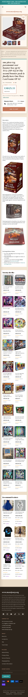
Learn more (6, 97)
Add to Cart (14, 109)
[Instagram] (7, 614)
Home (2, 51)
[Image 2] (9, 43)
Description (5, 120)
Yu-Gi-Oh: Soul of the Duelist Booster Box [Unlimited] (19, 417)
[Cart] (25, 7)
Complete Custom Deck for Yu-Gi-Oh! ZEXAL (19, 287)
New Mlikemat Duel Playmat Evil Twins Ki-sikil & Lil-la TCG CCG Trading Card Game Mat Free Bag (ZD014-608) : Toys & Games (19, 309)
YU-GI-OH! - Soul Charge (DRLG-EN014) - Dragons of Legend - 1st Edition (19, 439)
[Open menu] (2, 7)
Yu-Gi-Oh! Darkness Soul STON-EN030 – (7, 461)
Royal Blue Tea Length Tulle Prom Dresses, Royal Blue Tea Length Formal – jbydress (7, 513)
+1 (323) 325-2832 (6, 625)
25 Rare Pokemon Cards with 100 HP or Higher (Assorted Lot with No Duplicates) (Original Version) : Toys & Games (19, 331)
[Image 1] (5, 43)
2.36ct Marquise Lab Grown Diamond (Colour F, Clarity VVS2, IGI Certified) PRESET (19, 513)
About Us (4, 636)
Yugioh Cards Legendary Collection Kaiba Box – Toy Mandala (19, 352)
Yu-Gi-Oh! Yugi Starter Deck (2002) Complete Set (7, 287)
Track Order (5, 645)
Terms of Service (6, 658)
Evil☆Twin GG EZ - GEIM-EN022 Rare (7, 331)
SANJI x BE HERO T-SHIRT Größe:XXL (7, 539)
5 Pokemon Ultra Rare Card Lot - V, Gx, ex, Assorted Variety (8, 352)
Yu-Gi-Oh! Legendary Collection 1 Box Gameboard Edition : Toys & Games (19, 374)
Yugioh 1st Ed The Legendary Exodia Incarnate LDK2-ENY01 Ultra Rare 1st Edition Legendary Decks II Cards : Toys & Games (8, 417)
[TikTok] (15, 614)
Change (22, 101)
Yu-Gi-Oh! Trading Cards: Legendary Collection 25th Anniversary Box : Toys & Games (20, 396)
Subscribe (6, 676)
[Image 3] (14, 43)
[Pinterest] (22, 614)
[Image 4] (19, 43)
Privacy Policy (5, 655)
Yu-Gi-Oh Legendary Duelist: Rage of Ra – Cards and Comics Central (7, 374)
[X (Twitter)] (19, 614)
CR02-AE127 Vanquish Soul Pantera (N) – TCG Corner (8, 439)
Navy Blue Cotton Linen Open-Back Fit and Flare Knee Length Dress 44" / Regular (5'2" (20, 539)
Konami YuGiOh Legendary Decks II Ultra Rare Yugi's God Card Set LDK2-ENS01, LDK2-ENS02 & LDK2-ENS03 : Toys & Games (8, 396)
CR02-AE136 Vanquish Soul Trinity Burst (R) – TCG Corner (20, 461)
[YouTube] (11, 614)
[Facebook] (3, 614)
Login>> (7, 523)
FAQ (3, 642)
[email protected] (15, 261)
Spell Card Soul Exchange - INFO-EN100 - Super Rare (19, 482)
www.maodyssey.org (14, 11)
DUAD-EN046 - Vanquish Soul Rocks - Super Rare (7, 482)
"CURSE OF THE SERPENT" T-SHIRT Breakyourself (7, 565)
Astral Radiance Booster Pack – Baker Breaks (19, 565)
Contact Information (7, 663)
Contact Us (5, 639)
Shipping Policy (6, 661)
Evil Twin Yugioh (6, 308)
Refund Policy (5, 652)
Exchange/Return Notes (9, 251)
